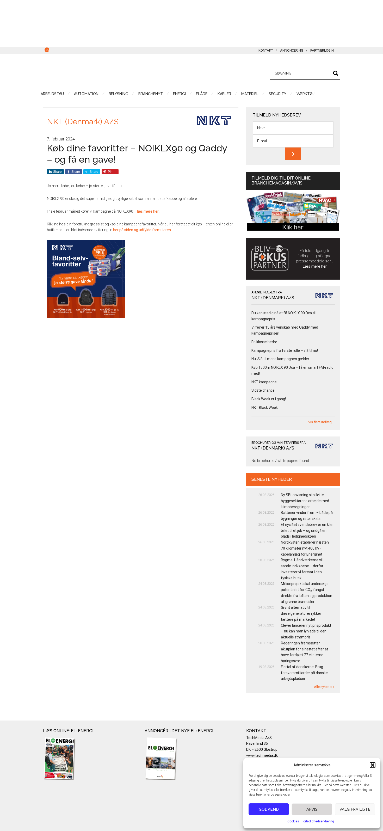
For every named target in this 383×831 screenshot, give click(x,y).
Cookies (293, 821)
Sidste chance (263, 390)
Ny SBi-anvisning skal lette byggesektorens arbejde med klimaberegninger (305, 501)
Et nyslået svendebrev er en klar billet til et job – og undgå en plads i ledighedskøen (307, 530)
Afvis (311, 809)
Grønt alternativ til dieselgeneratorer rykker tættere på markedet (301, 613)
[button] (372, 765)
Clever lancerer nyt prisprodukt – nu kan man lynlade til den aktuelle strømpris (306, 631)
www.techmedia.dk (262, 755)
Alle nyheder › (324, 687)
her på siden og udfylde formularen (142, 230)
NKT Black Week (264, 407)
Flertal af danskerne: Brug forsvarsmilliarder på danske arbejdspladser (304, 673)
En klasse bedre (264, 342)
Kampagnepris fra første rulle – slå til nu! (284, 350)
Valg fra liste (354, 809)
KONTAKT (265, 50)
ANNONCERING (291, 50)
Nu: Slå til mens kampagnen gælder (280, 359)
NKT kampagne (264, 382)
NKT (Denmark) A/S (83, 121)
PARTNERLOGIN (322, 50)
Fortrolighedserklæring (318, 821)
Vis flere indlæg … (321, 422)
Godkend (269, 809)
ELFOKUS (92, 72)
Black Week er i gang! (268, 399)
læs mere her (148, 211)
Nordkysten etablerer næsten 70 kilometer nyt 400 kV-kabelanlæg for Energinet (305, 548)
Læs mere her (315, 266)
